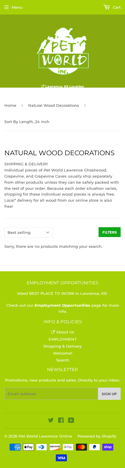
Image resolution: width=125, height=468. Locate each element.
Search (62, 360)
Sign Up (109, 394)
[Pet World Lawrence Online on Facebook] (61, 421)
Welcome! (62, 353)
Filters (109, 232)
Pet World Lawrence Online (45, 436)
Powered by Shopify (97, 436)
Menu (17, 7)
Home (10, 105)
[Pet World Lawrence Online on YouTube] (71, 421)
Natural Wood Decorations (53, 105)
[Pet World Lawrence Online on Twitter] (51, 421)
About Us (64, 332)
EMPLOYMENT (63, 339)
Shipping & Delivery (62, 346)
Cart (116, 7)
